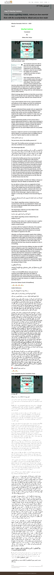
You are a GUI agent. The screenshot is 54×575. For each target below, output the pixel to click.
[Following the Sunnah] (8, 2)
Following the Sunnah (23, 573)
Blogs (32, 2)
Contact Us (41, 2)
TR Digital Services (33, 573)
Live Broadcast (36, 2)
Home (30, 2)
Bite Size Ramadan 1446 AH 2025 (8, 13)
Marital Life (14, 13)
